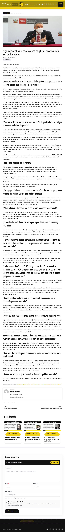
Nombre (7, 484)
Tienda (27, 4)
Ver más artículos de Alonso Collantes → (17, 397)
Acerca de (4, 4)
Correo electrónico (9, 491)
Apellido (35, 484)
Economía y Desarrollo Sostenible (17, 13)
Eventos (38, 4)
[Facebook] (46, 4)
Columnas (14, 4)
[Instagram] (49, 4)
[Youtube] (42, 4)
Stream (9, 4)
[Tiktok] (53, 4)
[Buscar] (56, 4)
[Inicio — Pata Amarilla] (21, 4)
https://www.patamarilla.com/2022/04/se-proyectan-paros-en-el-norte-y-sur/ (39, 384)
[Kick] (44, 4)
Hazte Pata (60, 4)
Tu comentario (8, 468)
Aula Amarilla (32, 4)
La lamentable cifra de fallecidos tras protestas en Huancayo (51, 408)
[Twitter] (51, 4)
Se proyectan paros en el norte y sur (10, 408)
